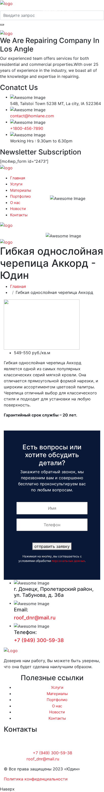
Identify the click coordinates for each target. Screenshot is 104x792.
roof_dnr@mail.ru (35, 618)
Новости (18, 208)
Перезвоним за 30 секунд (58, 10)
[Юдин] (6, 3)
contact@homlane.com (32, 115)
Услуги (16, 184)
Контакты (19, 215)
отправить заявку (52, 546)
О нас (15, 202)
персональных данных (68, 561)
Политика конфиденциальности (36, 778)
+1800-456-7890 (26, 128)
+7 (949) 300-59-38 (58, 6)
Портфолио (20, 196)
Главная (17, 178)
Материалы (20, 190)
